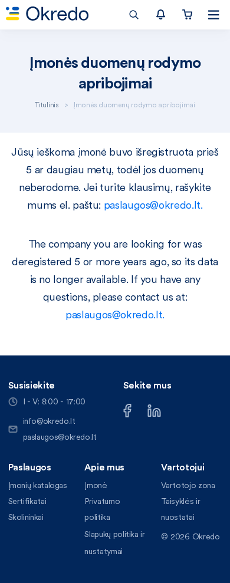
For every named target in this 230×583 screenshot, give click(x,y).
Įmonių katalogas (37, 485)
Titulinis (47, 104)
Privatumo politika (102, 509)
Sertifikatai (27, 501)
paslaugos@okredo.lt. (153, 205)
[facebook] (127, 409)
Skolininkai (26, 517)
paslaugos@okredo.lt (60, 437)
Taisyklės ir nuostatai (180, 509)
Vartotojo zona (188, 485)
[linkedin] (154, 409)
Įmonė (95, 485)
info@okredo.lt (49, 421)
